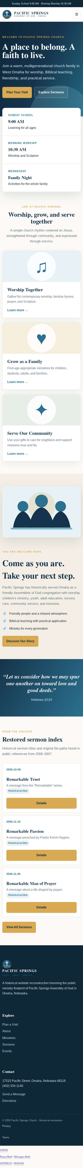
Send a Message (13, 1094)
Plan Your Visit (17, 92)
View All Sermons (19, 927)
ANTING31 (6, 1163)
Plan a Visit (10, 1024)
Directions (9, 1100)
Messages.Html (22, 1156)
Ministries (8, 1038)
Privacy (6, 1126)
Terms (5, 1137)
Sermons (8, 1044)
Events (7, 1051)
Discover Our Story (20, 641)
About (6, 1031)
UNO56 (4, 1150)
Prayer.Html (6, 1156)
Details (41, 803)
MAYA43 (19, 1163)
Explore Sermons (51, 92)
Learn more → (17, 310)
